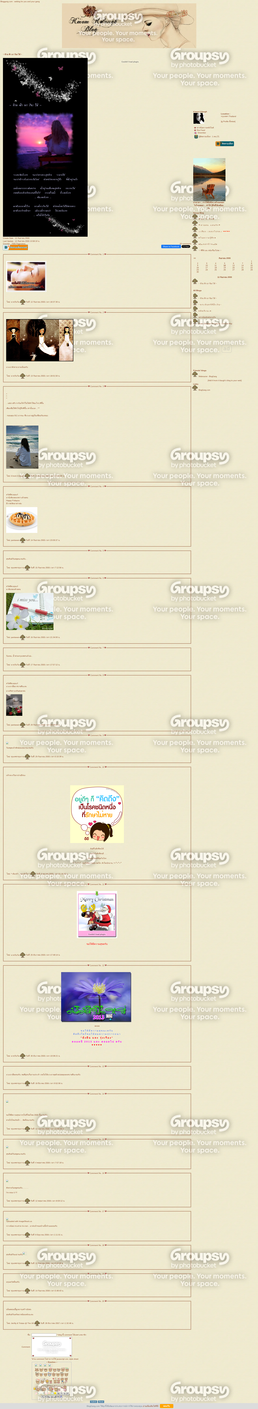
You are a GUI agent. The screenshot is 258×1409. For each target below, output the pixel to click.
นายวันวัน (15, 302)
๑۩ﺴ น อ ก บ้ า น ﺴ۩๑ (208, 244)
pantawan (15, 540)
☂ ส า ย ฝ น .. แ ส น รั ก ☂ (209, 225)
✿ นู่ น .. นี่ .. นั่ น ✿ (206, 219)
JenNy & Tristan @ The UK (22, 1323)
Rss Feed (201, 130)
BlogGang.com (204, 390)
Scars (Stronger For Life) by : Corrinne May (215, 324)
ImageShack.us (25, 1221)
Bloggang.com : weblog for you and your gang (20, 1)
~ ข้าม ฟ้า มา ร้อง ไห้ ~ (208, 284)
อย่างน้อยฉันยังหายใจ (207, 317)
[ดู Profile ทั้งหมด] (228, 121)
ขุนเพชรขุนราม (18, 568)
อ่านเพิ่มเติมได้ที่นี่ (150, 1406)
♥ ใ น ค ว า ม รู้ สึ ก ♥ (207, 238)
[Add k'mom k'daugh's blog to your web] (225, 380)
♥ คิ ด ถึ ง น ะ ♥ (205, 311)
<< (195, 258)
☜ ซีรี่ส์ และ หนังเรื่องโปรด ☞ (210, 250)
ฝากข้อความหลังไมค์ (205, 128)
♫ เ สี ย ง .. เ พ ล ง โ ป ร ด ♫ (210, 231)
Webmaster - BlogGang (208, 376)
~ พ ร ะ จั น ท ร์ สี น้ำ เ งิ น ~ (210, 305)
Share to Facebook (171, 246)
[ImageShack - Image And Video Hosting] (7, 1102)
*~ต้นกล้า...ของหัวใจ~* (20, 874)
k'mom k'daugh (17, 476)
